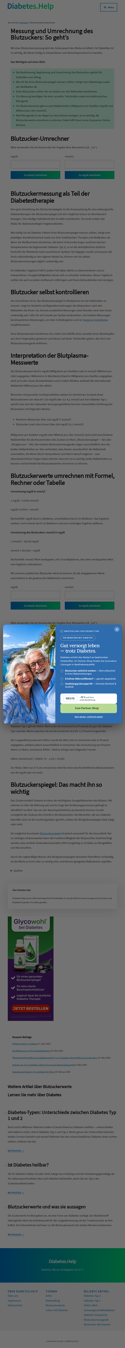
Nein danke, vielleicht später (89, 717)
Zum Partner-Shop (89, 708)
